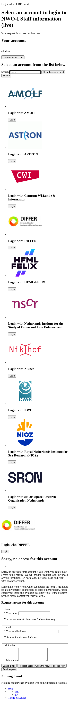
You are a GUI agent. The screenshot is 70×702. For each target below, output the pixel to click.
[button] (3, 48)
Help (10, 688)
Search (5, 71)
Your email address (15, 631)
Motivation (11, 660)
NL (17, 691)
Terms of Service (17, 697)
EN (17, 694)
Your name (11, 613)
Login (12, 119)
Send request (9, 669)
